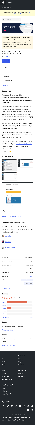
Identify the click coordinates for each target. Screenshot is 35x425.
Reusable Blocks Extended (24, 144)
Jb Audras (7, 56)
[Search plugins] (19, 19)
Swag (21, 379)
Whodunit (8, 242)
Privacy (4, 365)
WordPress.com (7, 385)
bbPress (5, 391)
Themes (20, 359)
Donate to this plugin (8, 345)
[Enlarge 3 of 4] (14, 174)
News (3, 359)
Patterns (21, 365)
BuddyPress (6, 394)
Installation (6, 76)
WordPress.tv (7, 379)
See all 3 (31, 276)
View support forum (8, 330)
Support (5, 85)
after (22, 280)
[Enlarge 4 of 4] (31, 184)
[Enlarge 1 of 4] (14, 161)
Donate (21, 376)
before (26, 280)
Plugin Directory (6, 7)
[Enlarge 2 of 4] (31, 161)
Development (7, 80)
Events (20, 373)
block (31, 280)
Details (5, 67)
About (3, 356)
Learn (3, 370)
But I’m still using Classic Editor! (11, 216)
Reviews (6, 72)
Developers (5, 376)
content (26, 283)
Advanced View (7, 288)
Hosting (4, 362)
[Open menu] (32, 2)
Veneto (8, 402)
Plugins (20, 362)
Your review (5, 317)
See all (31, 317)
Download (6, 61)
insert (31, 283)
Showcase (21, 356)
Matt (4, 388)
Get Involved (22, 370)
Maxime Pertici (10, 247)
